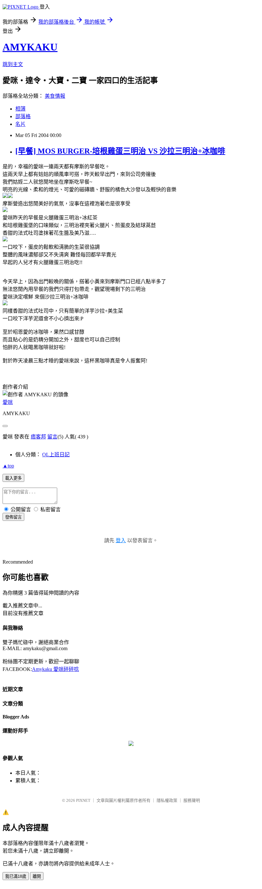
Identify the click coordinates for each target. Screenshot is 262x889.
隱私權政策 (167, 800)
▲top (8, 465)
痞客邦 (38, 436)
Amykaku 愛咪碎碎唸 (55, 669)
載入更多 (13, 478)
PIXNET (83, 800)
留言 (52, 436)
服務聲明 (191, 800)
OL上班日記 (56, 454)
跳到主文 (13, 64)
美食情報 (55, 96)
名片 (20, 124)
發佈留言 (13, 517)
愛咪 (8, 402)
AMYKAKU (30, 47)
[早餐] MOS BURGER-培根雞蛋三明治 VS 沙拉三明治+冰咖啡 (120, 151)
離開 (37, 876)
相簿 (20, 108)
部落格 (23, 116)
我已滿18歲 (15, 876)
